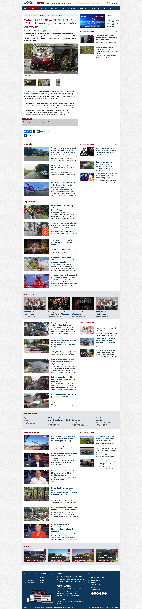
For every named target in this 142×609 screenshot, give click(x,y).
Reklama (54, 3)
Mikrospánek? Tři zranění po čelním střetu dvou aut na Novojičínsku (63, 208)
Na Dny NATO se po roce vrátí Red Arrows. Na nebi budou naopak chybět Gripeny (63, 438)
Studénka (63, 327)
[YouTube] (117, 3)
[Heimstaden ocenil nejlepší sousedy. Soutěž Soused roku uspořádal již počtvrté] (87, 463)
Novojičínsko (95, 8)
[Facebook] (107, 3)
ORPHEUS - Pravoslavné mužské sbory (33, 313)
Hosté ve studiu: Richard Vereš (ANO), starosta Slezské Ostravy (64, 456)
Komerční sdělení (87, 31)
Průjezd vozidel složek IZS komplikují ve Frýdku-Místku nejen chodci (63, 379)
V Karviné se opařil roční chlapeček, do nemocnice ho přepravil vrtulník (63, 260)
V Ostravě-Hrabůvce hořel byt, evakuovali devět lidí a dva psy (64, 224)
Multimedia (61, 3)
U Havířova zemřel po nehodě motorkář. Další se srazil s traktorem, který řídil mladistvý (64, 150)
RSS (108, 607)
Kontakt (68, 3)
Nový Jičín (63, 399)
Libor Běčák (70, 512)
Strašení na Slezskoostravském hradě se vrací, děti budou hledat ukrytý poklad (106, 176)
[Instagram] (110, 3)
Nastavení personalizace (95, 607)
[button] (73, 3)
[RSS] (103, 593)
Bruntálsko (107, 8)
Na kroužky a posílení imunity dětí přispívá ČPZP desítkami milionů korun (106, 329)
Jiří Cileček (69, 154)
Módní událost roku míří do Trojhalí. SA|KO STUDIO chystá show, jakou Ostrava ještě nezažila (106, 151)
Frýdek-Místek (64, 383)
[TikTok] (114, 3)
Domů (25, 11)
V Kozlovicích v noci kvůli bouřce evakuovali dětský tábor (62, 242)
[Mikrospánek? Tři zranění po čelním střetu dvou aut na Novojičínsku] (37, 212)
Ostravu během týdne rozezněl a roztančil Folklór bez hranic (64, 276)
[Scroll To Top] (139, 607)
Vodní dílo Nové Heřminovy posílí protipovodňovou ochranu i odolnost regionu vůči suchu (107, 50)
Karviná (63, 264)
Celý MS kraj (63, 154)
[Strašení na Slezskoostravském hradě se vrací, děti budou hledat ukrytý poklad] (87, 177)
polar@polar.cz (95, 580)
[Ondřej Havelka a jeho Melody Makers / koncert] (59, 303)
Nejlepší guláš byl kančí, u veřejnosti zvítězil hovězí (62, 324)
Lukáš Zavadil (53, 31)
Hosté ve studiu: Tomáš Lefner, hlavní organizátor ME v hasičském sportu (64, 473)
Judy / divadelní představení (79, 313)
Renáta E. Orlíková (72, 460)
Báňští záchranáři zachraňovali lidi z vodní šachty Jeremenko (64, 508)
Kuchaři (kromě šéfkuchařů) (78, 419)
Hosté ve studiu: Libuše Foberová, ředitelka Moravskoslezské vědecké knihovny (62, 528)
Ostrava (43, 8)
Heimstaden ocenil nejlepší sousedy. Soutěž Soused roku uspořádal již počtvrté (106, 462)
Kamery (27, 546)
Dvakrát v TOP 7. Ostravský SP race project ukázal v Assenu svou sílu (106, 450)
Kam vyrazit (29, 294)
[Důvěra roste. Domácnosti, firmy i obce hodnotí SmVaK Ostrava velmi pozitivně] (87, 440)
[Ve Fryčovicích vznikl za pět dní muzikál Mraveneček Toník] (87, 353)
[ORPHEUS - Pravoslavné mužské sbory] (35, 303)
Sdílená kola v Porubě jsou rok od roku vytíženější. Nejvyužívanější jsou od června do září (64, 343)
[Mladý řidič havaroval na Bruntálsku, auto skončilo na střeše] (37, 171)
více (116, 294)
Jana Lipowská (73, 349)
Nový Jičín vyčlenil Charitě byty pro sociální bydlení (64, 395)
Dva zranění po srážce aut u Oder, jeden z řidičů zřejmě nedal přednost (63, 185)
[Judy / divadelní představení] (83, 303)
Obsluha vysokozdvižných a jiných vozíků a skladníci (59, 419)
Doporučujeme (30, 202)
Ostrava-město (61, 279)
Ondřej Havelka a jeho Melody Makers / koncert (58, 313)
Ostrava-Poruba (65, 349)
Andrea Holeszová (69, 279)
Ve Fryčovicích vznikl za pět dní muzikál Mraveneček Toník (106, 351)
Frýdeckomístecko (69, 8)
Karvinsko (54, 8)
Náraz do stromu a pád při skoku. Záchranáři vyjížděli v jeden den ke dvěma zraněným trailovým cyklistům (64, 491)
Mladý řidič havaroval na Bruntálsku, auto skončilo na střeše (63, 167)
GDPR (103, 607)
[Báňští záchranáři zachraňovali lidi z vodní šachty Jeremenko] (37, 514)
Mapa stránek (115, 607)
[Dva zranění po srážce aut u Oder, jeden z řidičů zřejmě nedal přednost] (37, 189)
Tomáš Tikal (71, 383)
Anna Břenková (71, 366)
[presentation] (25, 61)
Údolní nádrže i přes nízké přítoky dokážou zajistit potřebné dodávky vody (104, 164)
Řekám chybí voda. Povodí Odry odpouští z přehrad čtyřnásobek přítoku (62, 361)
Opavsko (83, 8)
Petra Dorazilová (70, 327)
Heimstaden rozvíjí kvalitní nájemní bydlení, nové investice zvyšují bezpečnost (106, 38)
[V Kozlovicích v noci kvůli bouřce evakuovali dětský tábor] (37, 246)
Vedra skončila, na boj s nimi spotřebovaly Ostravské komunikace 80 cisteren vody (106, 341)
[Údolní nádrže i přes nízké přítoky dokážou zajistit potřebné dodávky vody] (87, 165)
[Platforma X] (112, 3)
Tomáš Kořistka (71, 443)
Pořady (48, 3)
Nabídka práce (30, 413)
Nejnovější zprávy (31, 432)
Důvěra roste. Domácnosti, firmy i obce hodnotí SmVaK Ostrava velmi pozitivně (105, 439)
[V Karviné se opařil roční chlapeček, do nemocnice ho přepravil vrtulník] (37, 264)
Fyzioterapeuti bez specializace (104, 419)
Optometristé (30, 418)
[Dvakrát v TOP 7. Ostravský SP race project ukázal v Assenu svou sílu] (87, 451)
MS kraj (33, 8)
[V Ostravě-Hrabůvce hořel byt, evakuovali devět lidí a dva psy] (37, 229)
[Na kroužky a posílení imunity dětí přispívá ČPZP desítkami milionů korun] (87, 330)
